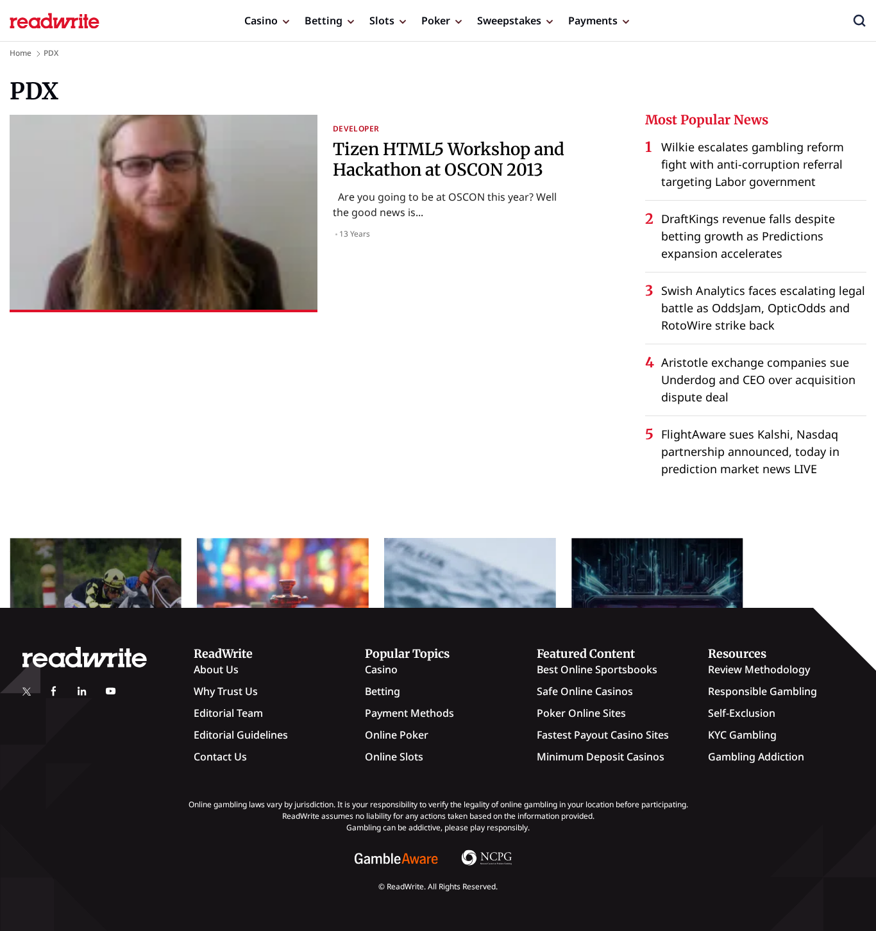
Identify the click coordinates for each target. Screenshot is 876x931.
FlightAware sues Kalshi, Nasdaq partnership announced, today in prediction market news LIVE (750, 451)
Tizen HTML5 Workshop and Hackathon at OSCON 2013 (448, 159)
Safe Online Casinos (585, 691)
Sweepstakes (509, 20)
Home (20, 52)
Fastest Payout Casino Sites (603, 735)
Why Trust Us (226, 691)
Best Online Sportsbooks (597, 669)
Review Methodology (759, 669)
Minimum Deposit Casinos (600, 757)
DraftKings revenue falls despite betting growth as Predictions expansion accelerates (748, 236)
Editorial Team (228, 713)
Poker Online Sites (581, 713)
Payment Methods (409, 713)
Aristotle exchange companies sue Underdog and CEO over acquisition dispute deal (758, 380)
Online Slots (394, 757)
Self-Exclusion (741, 713)
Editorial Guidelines (241, 735)
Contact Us (220, 757)
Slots (381, 20)
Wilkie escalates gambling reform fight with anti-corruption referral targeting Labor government (752, 164)
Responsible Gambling (762, 691)
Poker (435, 20)
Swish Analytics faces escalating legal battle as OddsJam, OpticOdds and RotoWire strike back (763, 308)
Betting (323, 20)
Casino (261, 20)
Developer (356, 128)
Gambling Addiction (756, 757)
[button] (859, 20)
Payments (593, 20)
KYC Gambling (742, 735)
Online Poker (396, 735)
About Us (216, 669)
